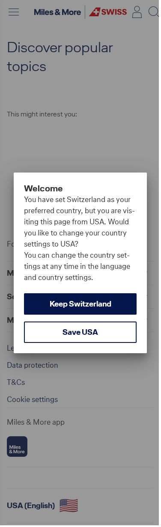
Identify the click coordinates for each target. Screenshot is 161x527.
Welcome (43, 188)
